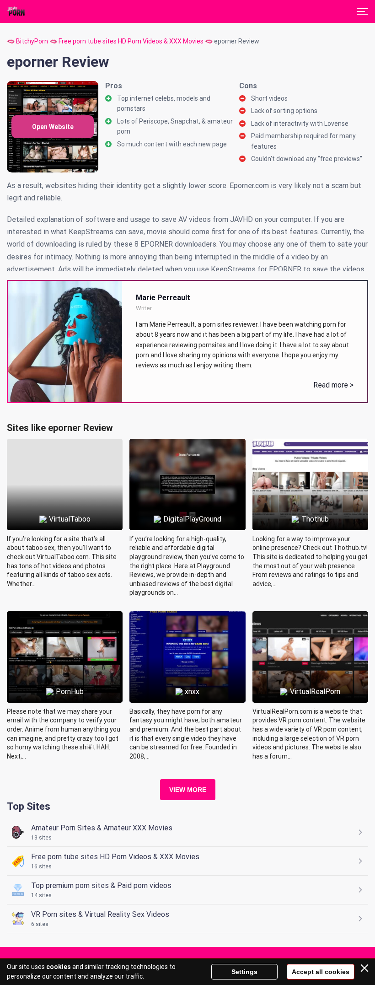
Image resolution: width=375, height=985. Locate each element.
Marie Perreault (163, 297)
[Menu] (362, 11)
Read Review (65, 463)
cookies (58, 966)
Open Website (53, 126)
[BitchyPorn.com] (17, 11)
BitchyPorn (32, 41)
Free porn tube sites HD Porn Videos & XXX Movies (131, 41)
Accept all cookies (320, 971)
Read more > (333, 385)
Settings (244, 971)
